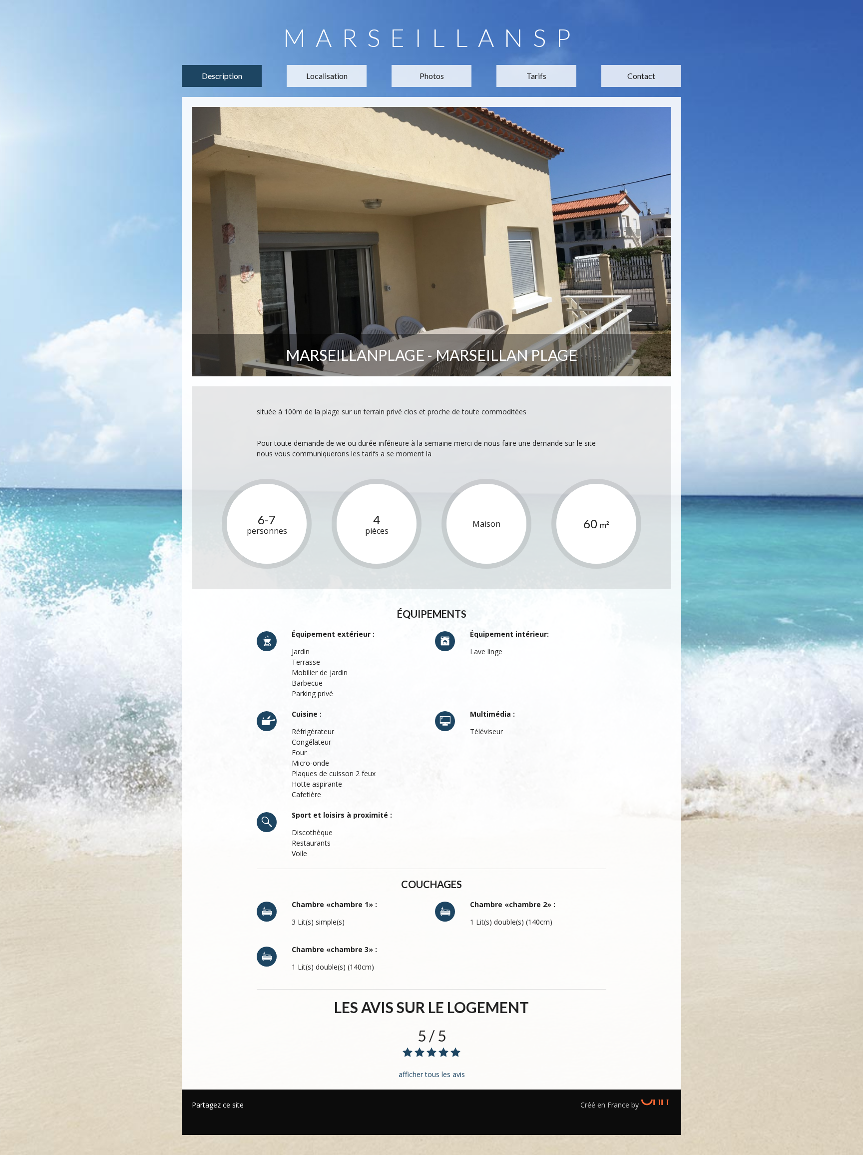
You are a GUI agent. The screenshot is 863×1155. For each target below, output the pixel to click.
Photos (432, 75)
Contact (641, 75)
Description (222, 75)
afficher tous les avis (432, 1074)
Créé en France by (610, 1105)
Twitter (214, 1117)
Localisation (327, 75)
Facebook (199, 1117)
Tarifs (536, 75)
